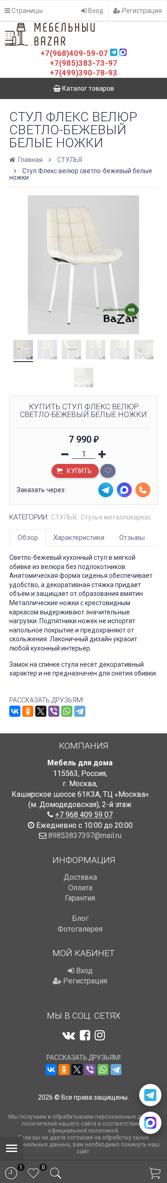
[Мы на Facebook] (85, 1035)
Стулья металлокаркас (116, 517)
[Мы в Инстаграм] (100, 1035)
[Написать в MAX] (150, 1123)
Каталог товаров (87, 88)
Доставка (80, 877)
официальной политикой (83, 1130)
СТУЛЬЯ (69, 159)
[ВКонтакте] (14, 711)
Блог (80, 918)
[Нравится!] (108, 471)
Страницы (26, 10)
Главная (29, 159)
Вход (95, 10)
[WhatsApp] (66, 711)
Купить (78, 471)
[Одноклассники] (27, 711)
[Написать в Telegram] (150, 1095)
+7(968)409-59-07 (74, 53)
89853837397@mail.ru (85, 835)
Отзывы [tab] (132, 537)
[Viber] (53, 711)
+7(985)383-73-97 (83, 63)
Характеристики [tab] (78, 537)
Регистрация (141, 10)
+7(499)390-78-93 (83, 72)
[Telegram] (79, 711)
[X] (40, 711)
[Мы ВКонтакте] (68, 1035)
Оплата (80, 887)
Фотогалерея (80, 929)
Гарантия (80, 898)
